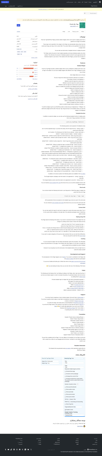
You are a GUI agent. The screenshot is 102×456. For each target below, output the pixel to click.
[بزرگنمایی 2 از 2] (61, 358)
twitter (82, 309)
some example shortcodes (58, 202)
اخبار (96, 440)
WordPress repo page (78, 302)
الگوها (77, 444)
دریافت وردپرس (5, 2)
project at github (69, 258)
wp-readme (68, 348)
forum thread (82, 235)
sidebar (18, 51)
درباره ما (95, 438)
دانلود (18, 25)
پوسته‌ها (77, 440)
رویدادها (39, 440)
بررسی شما (35, 78)
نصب (69, 31)
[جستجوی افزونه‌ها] (85, 13)
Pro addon (83, 173)
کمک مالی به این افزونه (32, 98)
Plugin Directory (94, 5)
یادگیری (58, 438)
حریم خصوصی (94, 444)
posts (22, 51)
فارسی (85, 449)
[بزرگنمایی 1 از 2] (83, 358)
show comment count (78, 286)
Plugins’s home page (79, 301)
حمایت (39, 442)
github (64, 257)
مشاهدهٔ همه (19, 78)
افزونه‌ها (77, 442)
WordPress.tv (57, 444)
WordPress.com (18, 438)
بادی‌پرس (20, 444)
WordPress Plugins (71, 308)
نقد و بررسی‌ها (75, 31)
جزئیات (82, 31)
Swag (39, 444)
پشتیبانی (18, 31)
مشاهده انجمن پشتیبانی (32, 88)
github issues (82, 276)
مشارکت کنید (38, 438)
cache (25, 51)
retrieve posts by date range (77, 288)
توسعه (64, 31)
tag (21, 54)
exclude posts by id (79, 284)
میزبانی (96, 442)
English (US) (19, 49)
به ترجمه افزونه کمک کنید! (43, 9)
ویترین (77, 438)
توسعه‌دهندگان (57, 442)
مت (21, 440)
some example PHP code (55, 182)
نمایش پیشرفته (34, 57)
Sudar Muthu (73, 26)
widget (18, 54)
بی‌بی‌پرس (20, 442)
